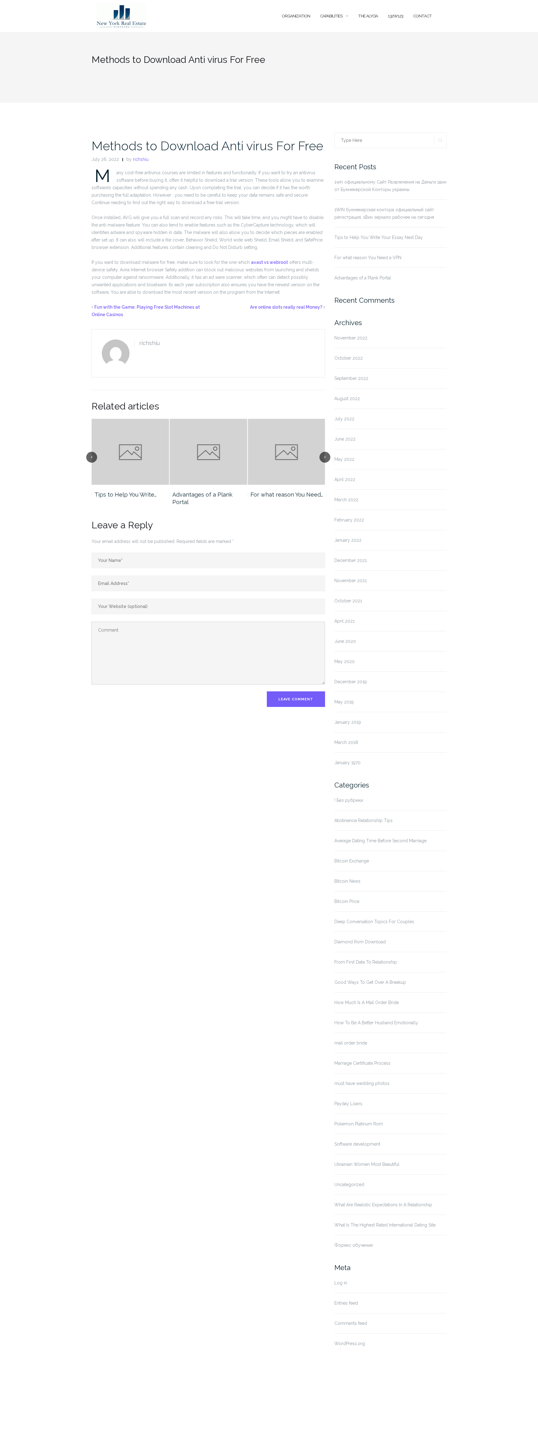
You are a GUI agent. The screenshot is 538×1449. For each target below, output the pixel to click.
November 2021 (350, 580)
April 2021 (344, 621)
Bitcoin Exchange (351, 860)
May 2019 (344, 701)
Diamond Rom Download (360, 941)
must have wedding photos (361, 1083)
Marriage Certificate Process (362, 1063)
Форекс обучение (353, 1245)
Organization (296, 16)
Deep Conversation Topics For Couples (374, 921)
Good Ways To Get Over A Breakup (370, 982)
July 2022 (344, 418)
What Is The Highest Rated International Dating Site (385, 1224)
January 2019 (347, 722)
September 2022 (351, 378)
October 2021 (348, 600)
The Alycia (368, 16)
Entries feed (346, 1303)
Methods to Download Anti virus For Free (207, 145)
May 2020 (344, 661)
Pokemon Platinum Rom (358, 1123)
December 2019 (350, 681)
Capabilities (331, 16)
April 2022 (344, 479)
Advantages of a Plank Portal (202, 498)
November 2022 (350, 337)
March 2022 (346, 499)
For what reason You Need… (287, 494)
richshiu (141, 159)
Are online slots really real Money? (286, 307)
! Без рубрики (348, 800)
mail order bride (350, 1042)
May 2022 (344, 459)
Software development (357, 1144)
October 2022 (348, 358)
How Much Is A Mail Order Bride (366, 1002)
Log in (340, 1282)
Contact (422, 16)
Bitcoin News (347, 881)
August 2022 (347, 398)
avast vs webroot (269, 262)
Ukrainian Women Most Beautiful (366, 1164)
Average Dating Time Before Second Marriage (380, 840)
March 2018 (346, 742)
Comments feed (350, 1323)
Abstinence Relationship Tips (363, 820)
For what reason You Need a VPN (367, 257)
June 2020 (345, 641)
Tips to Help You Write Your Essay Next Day (378, 237)
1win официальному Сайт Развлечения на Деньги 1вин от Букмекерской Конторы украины (390, 186)
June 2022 (345, 439)
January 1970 (347, 762)
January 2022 (347, 540)
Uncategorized (349, 1184)
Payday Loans (348, 1103)
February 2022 (349, 519)
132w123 (395, 16)
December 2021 (350, 560)
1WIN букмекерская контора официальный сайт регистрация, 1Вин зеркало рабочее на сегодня (384, 213)
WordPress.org (349, 1343)
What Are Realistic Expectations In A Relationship (383, 1204)
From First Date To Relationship (365, 962)
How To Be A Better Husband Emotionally (376, 1022)
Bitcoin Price (346, 901)
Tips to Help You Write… (125, 494)
